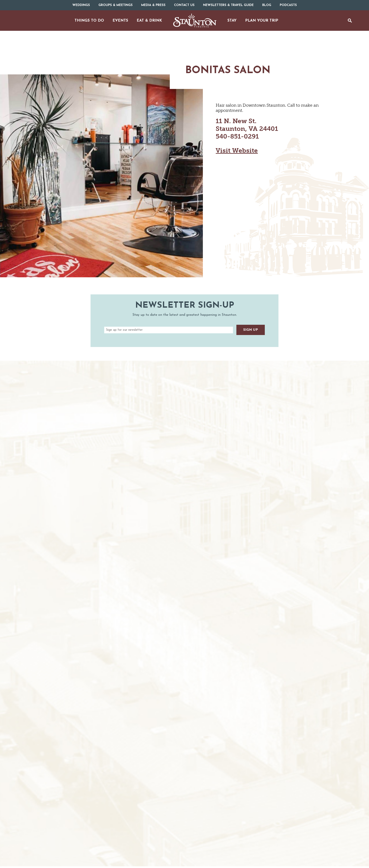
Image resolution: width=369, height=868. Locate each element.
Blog (266, 5)
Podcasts (288, 5)
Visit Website (237, 150)
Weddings (81, 5)
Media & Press (153, 5)
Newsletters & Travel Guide (228, 5)
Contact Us (184, 5)
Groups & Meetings (115, 5)
